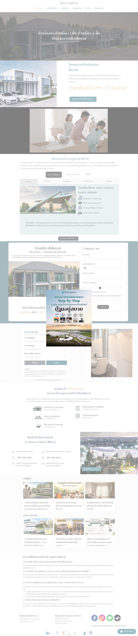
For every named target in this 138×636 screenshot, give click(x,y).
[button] (100, 288)
